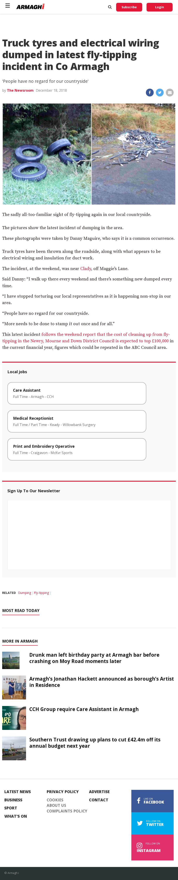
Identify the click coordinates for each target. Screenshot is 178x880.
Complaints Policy (67, 811)
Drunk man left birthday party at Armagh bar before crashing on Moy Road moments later (94, 658)
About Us (56, 805)
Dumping (24, 593)
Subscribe (129, 7)
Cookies (55, 800)
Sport (10, 808)
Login (159, 7)
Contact (98, 800)
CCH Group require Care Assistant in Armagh (84, 709)
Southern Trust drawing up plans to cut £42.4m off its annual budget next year (94, 742)
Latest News (17, 792)
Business (13, 800)
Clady (85, 269)
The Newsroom (20, 90)
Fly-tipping (41, 593)
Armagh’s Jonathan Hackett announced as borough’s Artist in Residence (101, 681)
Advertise (99, 792)
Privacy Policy (63, 792)
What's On (15, 816)
